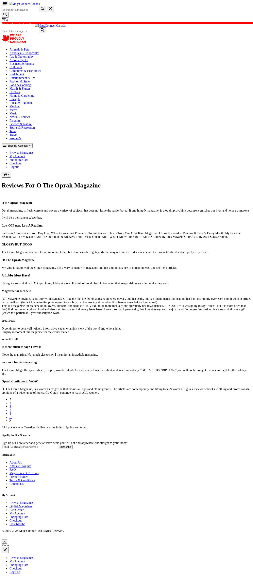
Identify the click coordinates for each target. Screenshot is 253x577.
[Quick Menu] (5, 4)
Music (13, 113)
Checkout (15, 520)
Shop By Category (18, 145)
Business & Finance (21, 63)
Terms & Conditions (22, 480)
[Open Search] (5, 15)
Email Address (11, 446)
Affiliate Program (20, 466)
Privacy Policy (18, 476)
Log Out (14, 572)
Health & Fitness (19, 88)
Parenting (15, 120)
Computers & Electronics (25, 70)
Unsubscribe (17, 524)
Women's (15, 138)
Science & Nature (20, 124)
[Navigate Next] (10, 420)
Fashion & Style (19, 81)
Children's (15, 67)
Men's (13, 109)
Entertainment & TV (22, 78)
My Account (17, 513)
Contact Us (16, 483)
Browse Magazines (21, 502)
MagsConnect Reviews (24, 473)
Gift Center (16, 509)
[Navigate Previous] (10, 399)
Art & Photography (21, 56)
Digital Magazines (20, 506)
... (10, 417)
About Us (15, 462)
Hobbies (14, 92)
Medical (14, 106)
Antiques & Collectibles (24, 53)
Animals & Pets (19, 49)
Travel (13, 134)
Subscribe (65, 446)
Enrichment (16, 74)
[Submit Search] (42, 9)
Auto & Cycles (18, 60)
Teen (12, 131)
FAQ (12, 469)
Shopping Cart (18, 517)
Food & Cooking (20, 85)
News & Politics (19, 117)
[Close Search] (50, 9)
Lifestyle (14, 99)
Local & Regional (20, 102)
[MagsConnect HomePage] (24, 4)
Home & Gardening (21, 95)
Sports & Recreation (22, 127)
